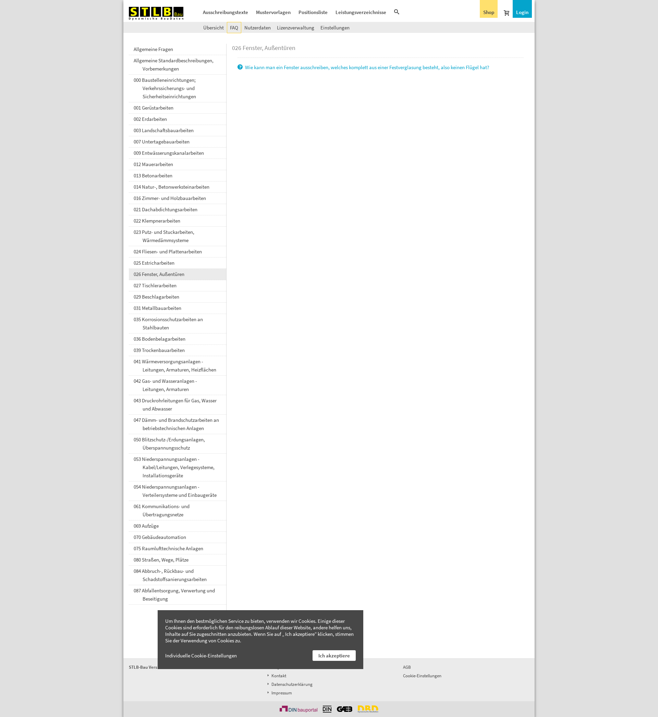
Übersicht (213, 27)
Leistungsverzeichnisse (361, 12)
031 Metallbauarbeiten (157, 308)
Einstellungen (335, 27)
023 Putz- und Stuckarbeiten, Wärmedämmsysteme (164, 236)
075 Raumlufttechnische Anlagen (168, 548)
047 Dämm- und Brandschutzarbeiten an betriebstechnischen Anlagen (176, 424)
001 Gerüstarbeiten (153, 107)
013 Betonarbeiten (153, 175)
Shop (488, 12)
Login (522, 12)
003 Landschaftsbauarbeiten (164, 130)
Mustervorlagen (273, 12)
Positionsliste (313, 12)
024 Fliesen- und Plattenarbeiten (168, 251)
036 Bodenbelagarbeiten (159, 339)
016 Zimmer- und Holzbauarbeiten (170, 198)
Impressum (281, 693)
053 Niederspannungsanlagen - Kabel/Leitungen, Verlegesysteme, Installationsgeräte (174, 467)
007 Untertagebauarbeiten (162, 141)
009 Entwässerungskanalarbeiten (169, 153)
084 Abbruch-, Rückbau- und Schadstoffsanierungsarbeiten (170, 575)
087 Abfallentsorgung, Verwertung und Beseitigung (174, 594)
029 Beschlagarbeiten (156, 296)
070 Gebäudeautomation (160, 537)
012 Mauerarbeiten (153, 164)
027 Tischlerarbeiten (155, 285)
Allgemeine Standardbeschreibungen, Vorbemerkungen (174, 64)
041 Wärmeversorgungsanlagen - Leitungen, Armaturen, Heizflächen (175, 365)
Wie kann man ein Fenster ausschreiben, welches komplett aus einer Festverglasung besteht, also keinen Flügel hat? (366, 67)
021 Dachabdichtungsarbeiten (165, 209)
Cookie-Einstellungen (422, 676)
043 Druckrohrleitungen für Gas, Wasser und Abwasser (175, 404)
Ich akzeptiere (334, 655)
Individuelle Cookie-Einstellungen (201, 655)
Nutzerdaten (257, 27)
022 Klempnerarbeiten (157, 220)
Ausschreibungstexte (225, 12)
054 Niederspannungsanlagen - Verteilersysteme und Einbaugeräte (175, 490)
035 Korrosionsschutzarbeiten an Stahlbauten (168, 323)
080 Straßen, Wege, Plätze (161, 559)
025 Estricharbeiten (154, 263)
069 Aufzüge (146, 526)
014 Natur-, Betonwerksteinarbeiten (171, 187)
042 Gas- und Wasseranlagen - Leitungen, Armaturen (165, 385)
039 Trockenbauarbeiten (159, 350)
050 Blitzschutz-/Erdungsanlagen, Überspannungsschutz (169, 443)
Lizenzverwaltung (295, 27)
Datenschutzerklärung (291, 684)
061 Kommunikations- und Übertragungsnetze (162, 510)
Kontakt (278, 676)
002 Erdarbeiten (150, 119)
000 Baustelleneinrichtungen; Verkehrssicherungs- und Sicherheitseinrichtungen (165, 88)
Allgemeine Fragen (153, 49)
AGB (407, 667)
